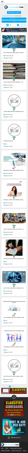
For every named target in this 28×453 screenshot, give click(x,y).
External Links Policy (16, 450)
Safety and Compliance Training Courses (14, 288)
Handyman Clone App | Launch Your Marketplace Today (14, 346)
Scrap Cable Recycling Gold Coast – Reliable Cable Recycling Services (14, 229)
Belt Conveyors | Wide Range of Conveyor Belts (14, 52)
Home (2, 448)
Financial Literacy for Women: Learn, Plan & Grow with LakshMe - (14, 199)
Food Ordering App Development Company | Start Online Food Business (14, 317)
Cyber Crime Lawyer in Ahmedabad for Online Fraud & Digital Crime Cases (14, 111)
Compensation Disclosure (16, 448)
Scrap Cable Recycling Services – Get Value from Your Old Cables (14, 82)
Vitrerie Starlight (8, 141)
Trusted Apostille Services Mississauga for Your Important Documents (14, 258)
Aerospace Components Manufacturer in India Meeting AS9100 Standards (14, 170)
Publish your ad (15, 12)
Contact (24, 450)
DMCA (6, 448)
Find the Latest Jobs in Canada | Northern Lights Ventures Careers (14, 376)
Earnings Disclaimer (5, 450)
